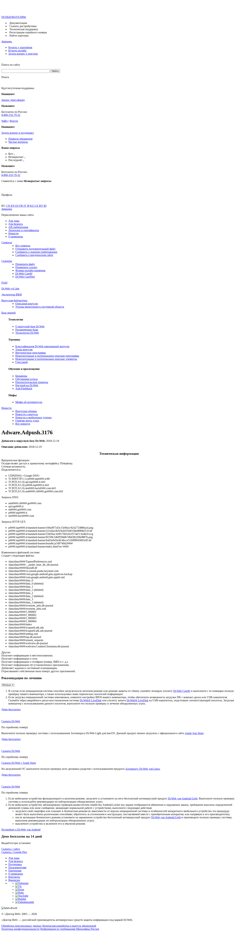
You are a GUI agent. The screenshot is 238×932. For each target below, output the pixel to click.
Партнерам (14, 870)
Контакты (14, 876)
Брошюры (21, 375)
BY (41, 205)
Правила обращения (20, 138)
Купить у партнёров (20, 47)
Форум (14, 120)
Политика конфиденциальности (20, 928)
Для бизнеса (15, 223)
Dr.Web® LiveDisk (90, 700)
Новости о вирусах (26, 414)
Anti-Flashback (23, 388)
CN (8, 205)
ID (45, 205)
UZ (36, 205)
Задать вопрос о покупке (23, 53)
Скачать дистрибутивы (23, 26)
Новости (13, 233)
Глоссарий (21, 362)
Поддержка (15, 864)
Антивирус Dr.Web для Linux (142, 768)
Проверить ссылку (26, 267)
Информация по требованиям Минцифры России (69, 928)
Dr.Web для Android (182, 798)
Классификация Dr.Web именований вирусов (42, 346)
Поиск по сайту (10, 64)
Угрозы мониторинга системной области (39, 306)
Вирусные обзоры (26, 411)
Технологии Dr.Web (27, 332)
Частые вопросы (18, 141)
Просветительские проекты (31, 382)
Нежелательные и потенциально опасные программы (47, 355)
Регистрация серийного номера (28, 32)
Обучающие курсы (26, 379)
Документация (18, 22)
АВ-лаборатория (18, 227)
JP (28, 205)
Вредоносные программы (30, 352)
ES (17, 205)
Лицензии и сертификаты (23, 230)
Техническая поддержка (23, 29)
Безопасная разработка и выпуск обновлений (69, 925)
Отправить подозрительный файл (35, 248)
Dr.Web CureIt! (23, 273)
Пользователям (17, 867)
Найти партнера (19, 35)
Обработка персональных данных (21, 925)
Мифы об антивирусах (28, 402)
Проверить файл (25, 264)
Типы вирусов (24, 349)
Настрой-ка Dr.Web (26, 385)
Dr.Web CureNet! (25, 276)
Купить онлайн (17, 50)
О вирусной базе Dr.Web (29, 326)
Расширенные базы (26, 329)
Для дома (13, 220)
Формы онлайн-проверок (30, 270)
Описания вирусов (26, 303)
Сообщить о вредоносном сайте (34, 255)
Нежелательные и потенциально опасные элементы (46, 358)
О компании (15, 236)
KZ (32, 205)
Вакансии (14, 880)
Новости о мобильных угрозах (33, 417)
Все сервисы (22, 245)
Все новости (22, 423)
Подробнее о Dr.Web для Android (20, 829)
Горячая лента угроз (27, 420)
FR (21, 205)
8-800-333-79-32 (10, 115)
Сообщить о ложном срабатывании (36, 251)
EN (13, 205)
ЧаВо (4, 120)
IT (25, 205)
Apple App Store (194, 733)
